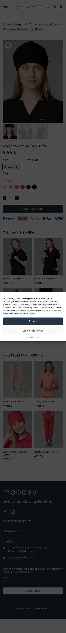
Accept (33, 321)
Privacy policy (33, 337)
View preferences (33, 330)
